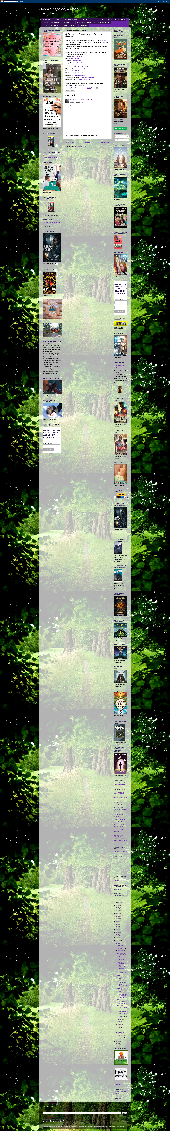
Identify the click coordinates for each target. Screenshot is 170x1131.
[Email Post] (96, 88)
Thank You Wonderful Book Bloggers (122, 1001)
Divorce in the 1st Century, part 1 (121, 989)
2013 (117, 940)
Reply (72, 105)
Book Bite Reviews (77, 71)
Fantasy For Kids (68, 22)
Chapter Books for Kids (101, 22)
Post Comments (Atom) (80, 146)
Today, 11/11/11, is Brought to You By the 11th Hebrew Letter (120, 809)
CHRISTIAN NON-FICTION (116, 19)
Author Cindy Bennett (79, 63)
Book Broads (75, 59)
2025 (117, 908)
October (120, 951)
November (121, 948)
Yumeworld (117, 889)
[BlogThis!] (68, 91)
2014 (117, 938)
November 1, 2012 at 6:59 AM (83, 100)
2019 (117, 924)
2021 (117, 919)
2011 (117, 1041)
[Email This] (66, 91)
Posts (118, 137)
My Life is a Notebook (81, 67)
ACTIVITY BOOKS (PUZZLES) (93, 19)
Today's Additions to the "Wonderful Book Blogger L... (122, 966)
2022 (117, 916)
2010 (117, 1044)
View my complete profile (50, 158)
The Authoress (77, 60)
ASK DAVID (117, 898)
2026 (117, 905)
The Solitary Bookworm (83, 79)
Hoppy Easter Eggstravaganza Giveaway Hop (118, 802)
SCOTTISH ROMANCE (50, 25)
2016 (117, 932)
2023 (117, 913)
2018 (117, 927)
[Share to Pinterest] (74, 91)
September (121, 1016)
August (120, 1019)
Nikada (111, 1126)
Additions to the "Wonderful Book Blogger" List (122, 983)
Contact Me (83, 25)
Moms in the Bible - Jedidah (119, 831)
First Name (117, 305)
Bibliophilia (75, 65)
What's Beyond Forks (87, 77)
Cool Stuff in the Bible (119, 366)
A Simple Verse (121, 973)
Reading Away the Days (79, 69)
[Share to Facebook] (72, 91)
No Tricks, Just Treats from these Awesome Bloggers (121, 956)
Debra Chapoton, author (52, 155)
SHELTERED (104, 40)
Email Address (48, 443)
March (120, 1032)
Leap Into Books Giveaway (119, 815)
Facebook (117, 880)
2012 (117, 943)
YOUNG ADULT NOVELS (51, 19)
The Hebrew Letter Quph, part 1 (119, 836)
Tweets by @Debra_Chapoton (51, 222)
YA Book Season (78, 52)
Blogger (123, 1126)
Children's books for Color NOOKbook (120, 783)
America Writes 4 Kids (120, 851)
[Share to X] (70, 91)
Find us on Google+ (48, 1106)
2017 (117, 930)
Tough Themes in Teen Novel (122, 1012)
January (120, 1038)
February (120, 1035)
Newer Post (69, 142)
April (119, 1030)
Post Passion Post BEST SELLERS (119, 793)
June (119, 1024)
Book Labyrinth (77, 56)
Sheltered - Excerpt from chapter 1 (122, 1007)
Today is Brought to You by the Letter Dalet (122, 995)
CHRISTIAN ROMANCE (71, 19)
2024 (117, 911)
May (119, 1027)
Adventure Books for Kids (51, 22)
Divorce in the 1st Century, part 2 (121, 976)
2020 (117, 921)
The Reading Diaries (78, 75)
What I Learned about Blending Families (120, 841)
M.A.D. (72, 100)
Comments (119, 140)
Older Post (105, 142)
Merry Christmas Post (120, 797)
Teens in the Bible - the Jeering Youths (120, 825)
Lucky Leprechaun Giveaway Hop (119, 820)
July (119, 1022)
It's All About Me (78, 73)
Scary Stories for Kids (84, 22)
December (121, 945)
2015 (117, 935)
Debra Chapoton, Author (58, 9)
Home (87, 142)
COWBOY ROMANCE (69, 25)
